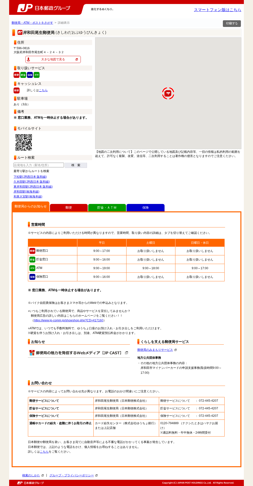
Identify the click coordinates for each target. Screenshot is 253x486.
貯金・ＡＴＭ (107, 207)
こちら (43, 90)
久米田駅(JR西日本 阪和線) (32, 181)
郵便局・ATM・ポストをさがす (32, 22)
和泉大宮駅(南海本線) (28, 196)
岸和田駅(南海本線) (26, 191)
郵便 (68, 207)
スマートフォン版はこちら (217, 10)
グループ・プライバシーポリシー (71, 475)
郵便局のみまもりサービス (155, 350)
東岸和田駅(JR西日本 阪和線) (33, 186)
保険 (145, 207)
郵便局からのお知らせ (31, 206)
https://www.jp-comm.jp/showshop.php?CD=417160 (68, 320)
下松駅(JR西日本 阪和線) (30, 176)
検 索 (75, 165)
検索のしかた (31, 475)
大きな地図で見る (53, 59)
